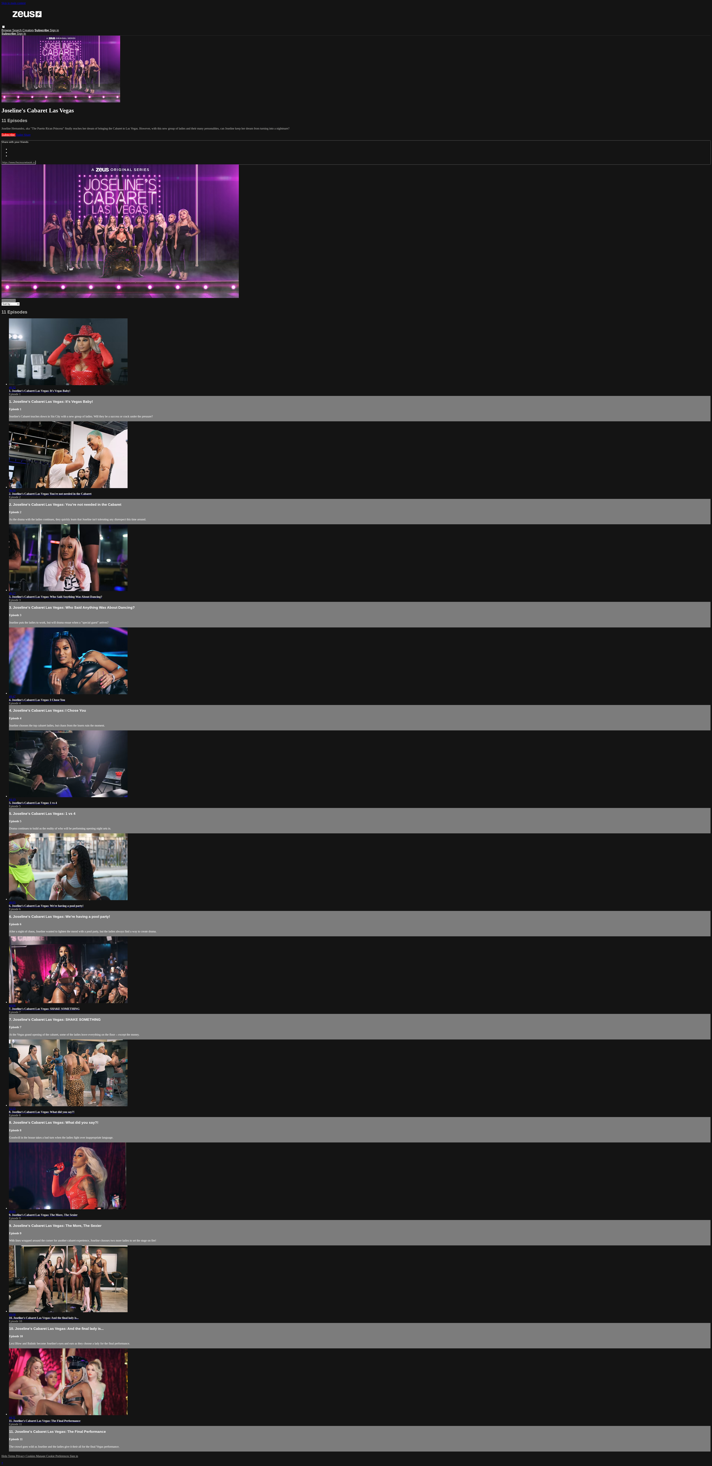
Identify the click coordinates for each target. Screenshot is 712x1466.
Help (4, 1456)
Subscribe (8, 134)
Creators (28, 30)
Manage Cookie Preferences (53, 1456)
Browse (6, 30)
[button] (3, 27)
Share (27, 134)
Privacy (21, 1456)
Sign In (21, 33)
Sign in (54, 30)
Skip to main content (13, 3)
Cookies (31, 1456)
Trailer (20, 134)
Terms (12, 1456)
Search (17, 30)
